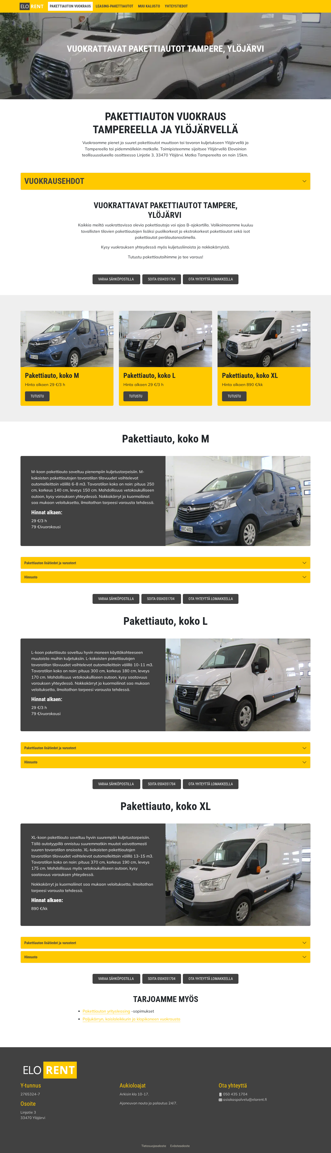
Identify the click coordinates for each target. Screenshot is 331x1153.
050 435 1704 (235, 1094)
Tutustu (37, 396)
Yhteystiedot (176, 6)
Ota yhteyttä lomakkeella (210, 279)
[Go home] (32, 6)
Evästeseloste (180, 1146)
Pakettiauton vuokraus (70, 6)
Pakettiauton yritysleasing (106, 1011)
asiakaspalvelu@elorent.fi (245, 1099)
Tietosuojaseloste (153, 1146)
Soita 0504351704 (161, 279)
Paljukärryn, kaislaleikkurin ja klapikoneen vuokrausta (131, 1018)
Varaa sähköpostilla (116, 279)
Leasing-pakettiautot (114, 6)
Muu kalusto (149, 6)
